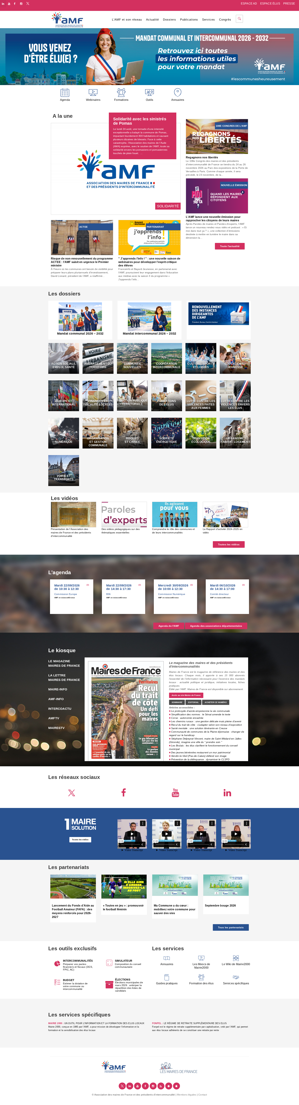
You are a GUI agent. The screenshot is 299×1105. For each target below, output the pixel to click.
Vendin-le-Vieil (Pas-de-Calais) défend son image (199, 756)
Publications (189, 19)
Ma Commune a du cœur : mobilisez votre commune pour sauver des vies (175, 909)
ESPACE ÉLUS (270, 3)
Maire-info (57, 689)
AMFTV (60, 718)
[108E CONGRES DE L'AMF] (217, 136)
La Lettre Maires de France (64, 678)
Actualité (152, 19)
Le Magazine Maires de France (64, 663)
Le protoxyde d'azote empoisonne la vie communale (200, 711)
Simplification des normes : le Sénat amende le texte (200, 714)
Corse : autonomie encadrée (187, 717)
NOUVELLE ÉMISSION (234, 185)
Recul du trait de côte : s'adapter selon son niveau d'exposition (206, 724)
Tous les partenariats (231, 927)
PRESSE (289, 3)
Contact (202, 1094)
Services (208, 19)
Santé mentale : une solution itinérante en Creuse (199, 728)
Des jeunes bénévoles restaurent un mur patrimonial (200, 752)
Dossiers (169, 19)
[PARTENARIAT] (149, 237)
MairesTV (56, 728)
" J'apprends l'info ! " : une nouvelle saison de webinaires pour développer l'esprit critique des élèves (149, 262)
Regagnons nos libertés (202, 157)
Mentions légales (186, 1094)
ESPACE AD (249, 3)
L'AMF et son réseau (127, 19)
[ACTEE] (82, 237)
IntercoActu (59, 708)
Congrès (225, 19)
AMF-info (56, 699)
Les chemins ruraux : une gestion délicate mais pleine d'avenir (206, 721)
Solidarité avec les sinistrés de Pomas (139, 121)
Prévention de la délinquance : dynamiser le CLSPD (200, 759)
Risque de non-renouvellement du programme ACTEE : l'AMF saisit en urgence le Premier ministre (82, 262)
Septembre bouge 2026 (220, 905)
